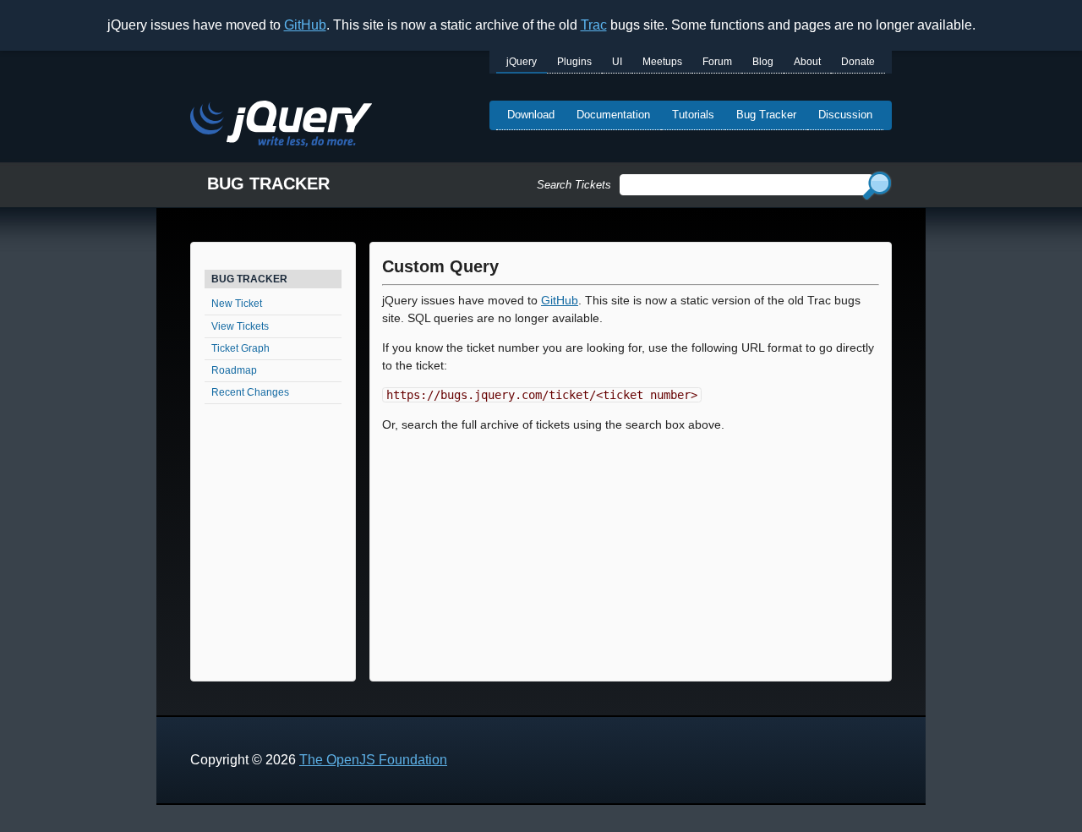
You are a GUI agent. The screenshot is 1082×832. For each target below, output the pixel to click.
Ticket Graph (240, 348)
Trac (594, 25)
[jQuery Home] (281, 126)
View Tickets (240, 326)
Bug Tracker (766, 114)
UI (617, 62)
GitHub (305, 25)
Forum (717, 62)
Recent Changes (250, 392)
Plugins (574, 62)
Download (531, 114)
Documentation (613, 114)
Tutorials (693, 114)
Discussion (845, 114)
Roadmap (234, 370)
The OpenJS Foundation (373, 760)
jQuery (521, 62)
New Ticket (236, 303)
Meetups (662, 62)
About (807, 62)
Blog (762, 62)
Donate (858, 62)
